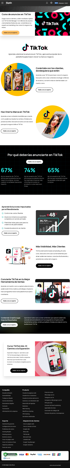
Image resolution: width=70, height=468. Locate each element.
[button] (2, 3)
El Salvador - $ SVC (63, 3)
